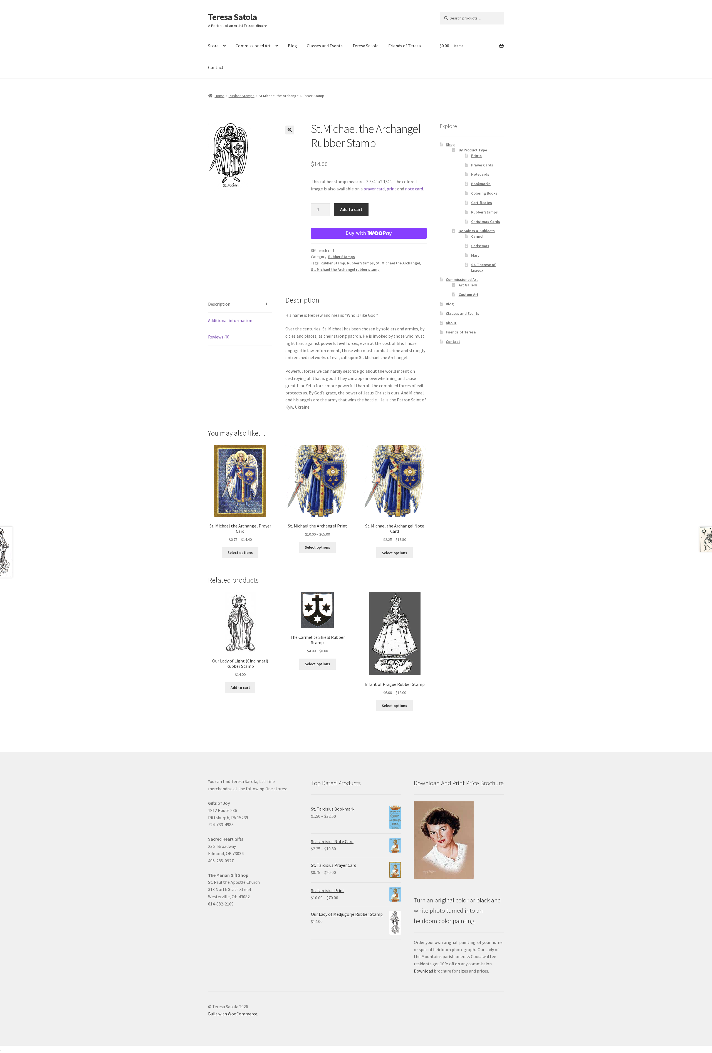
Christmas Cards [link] (485, 221)
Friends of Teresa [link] (404, 45)
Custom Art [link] (468, 294)
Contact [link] (216, 67)
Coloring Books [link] (484, 193)
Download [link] (423, 971)
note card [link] (414, 189)
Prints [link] (476, 155)
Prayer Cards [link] (482, 165)
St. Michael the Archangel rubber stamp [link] (345, 269)
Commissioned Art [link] (253, 45)
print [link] (391, 189)
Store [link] (213, 45)
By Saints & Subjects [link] (477, 230)
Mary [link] (475, 255)
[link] (253, 156)
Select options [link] (240, 552)
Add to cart (351, 209)
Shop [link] (450, 144)
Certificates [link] (481, 202)
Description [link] (219, 304)
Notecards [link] (480, 174)
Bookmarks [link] (481, 183)
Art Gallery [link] (468, 285)
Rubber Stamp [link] (332, 263)
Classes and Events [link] (325, 45)
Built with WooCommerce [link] (232, 1014)
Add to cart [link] (240, 687)
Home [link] (219, 95)
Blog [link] (292, 45)
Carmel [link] (477, 236)
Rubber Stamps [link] (241, 95)
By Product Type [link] (473, 150)
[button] (289, 130)
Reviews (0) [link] (218, 337)
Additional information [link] (230, 320)
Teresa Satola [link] (232, 17)
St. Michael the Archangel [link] (398, 263)
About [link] (451, 322)
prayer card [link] (374, 189)
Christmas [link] (480, 245)
